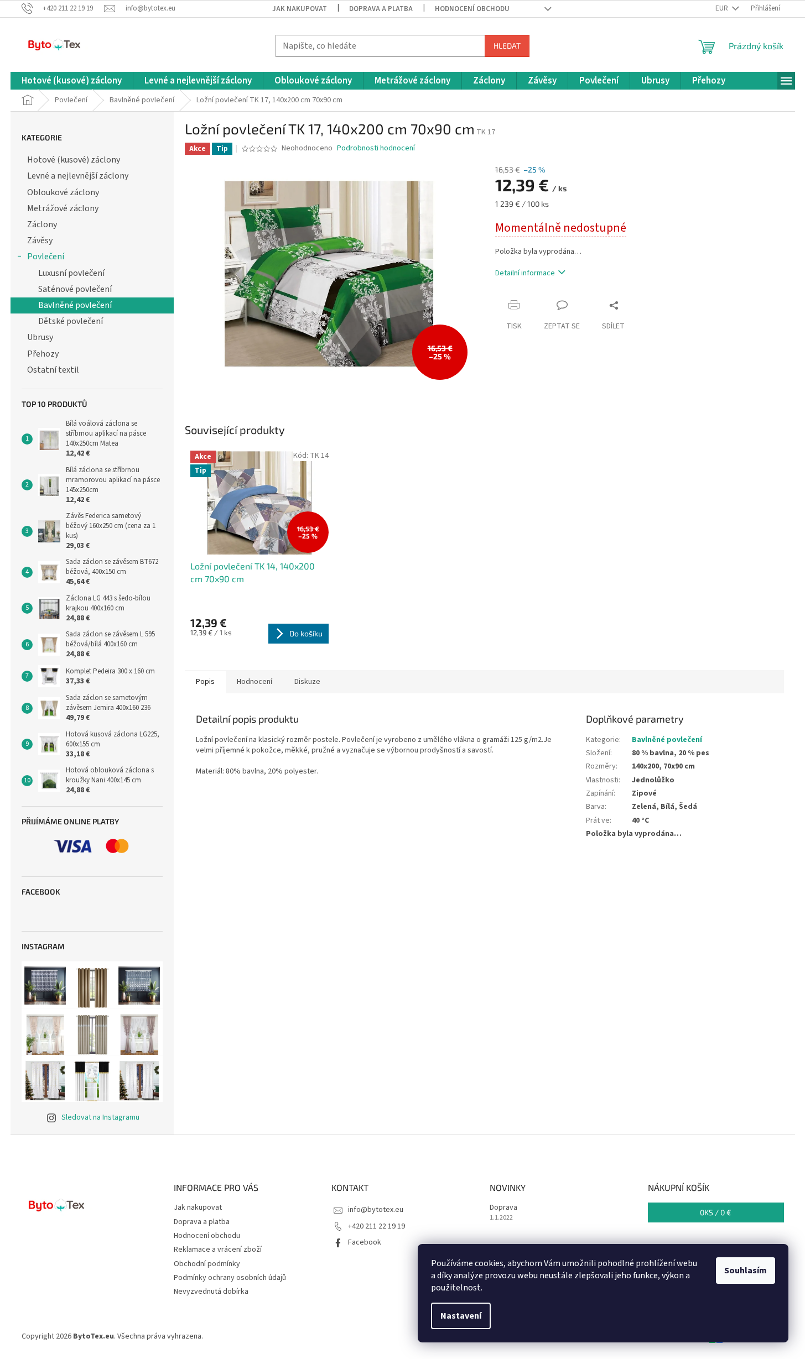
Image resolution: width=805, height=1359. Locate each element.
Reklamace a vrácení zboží (218, 1249)
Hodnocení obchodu (472, 9)
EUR (722, 8)
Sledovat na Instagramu (100, 1117)
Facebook (364, 1242)
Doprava (503, 1208)
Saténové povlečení (75, 289)
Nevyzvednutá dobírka (211, 1291)
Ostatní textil (53, 370)
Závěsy (40, 240)
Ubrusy (40, 337)
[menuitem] (72, 81)
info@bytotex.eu (375, 1209)
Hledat (507, 45)
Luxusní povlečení (71, 273)
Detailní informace (525, 273)
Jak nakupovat (299, 9)
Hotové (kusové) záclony (73, 160)
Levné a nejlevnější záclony (77, 176)
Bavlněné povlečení (75, 305)
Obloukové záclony (63, 192)
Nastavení (460, 1316)
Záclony (42, 224)
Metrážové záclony (62, 208)
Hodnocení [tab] (254, 681)
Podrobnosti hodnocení (376, 148)
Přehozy (43, 354)
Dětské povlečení (70, 321)
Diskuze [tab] (307, 681)
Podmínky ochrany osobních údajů (230, 1277)
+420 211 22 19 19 (376, 1226)
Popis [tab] (205, 681)
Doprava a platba (381, 9)
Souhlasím (745, 1270)
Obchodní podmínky (207, 1263)
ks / (715, 1212)
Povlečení (45, 256)
